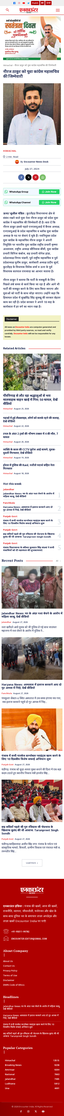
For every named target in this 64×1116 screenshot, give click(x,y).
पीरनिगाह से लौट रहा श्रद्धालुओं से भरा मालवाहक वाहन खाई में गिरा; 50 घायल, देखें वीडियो (30, 399)
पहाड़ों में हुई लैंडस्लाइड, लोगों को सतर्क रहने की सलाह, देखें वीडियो (31, 419)
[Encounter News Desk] (18, 162)
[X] (28, 177)
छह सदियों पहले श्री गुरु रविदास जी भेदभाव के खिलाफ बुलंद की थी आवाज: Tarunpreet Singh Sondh (29, 535)
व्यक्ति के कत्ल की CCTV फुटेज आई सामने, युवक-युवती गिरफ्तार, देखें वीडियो (29, 451)
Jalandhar (8, 489)
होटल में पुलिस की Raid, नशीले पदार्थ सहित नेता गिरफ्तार (29, 466)
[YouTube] (24, 3)
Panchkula (9, 503)
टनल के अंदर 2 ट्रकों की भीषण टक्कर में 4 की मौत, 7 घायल (30, 435)
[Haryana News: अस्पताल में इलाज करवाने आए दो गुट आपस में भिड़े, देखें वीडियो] (32, 658)
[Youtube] (43, 1112)
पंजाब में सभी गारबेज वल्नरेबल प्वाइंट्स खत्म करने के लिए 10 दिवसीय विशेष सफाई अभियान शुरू (28, 522)
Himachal (7, 65)
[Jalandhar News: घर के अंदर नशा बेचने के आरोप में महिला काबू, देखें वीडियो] (32, 587)
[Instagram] (19, 3)
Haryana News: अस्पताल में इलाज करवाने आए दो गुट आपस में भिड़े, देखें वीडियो (28, 508)
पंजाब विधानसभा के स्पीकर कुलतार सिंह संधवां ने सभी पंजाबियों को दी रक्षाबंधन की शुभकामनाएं (28, 549)
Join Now (50, 191)
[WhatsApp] (43, 177)
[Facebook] (14, 3)
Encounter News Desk (36, 162)
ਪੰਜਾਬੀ (48, 3)
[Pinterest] (35, 177)
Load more (31, 863)
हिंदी (42, 3)
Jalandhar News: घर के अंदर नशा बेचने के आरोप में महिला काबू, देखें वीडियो (28, 495)
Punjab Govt (10, 516)
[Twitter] (28, 3)
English (35, 3)
